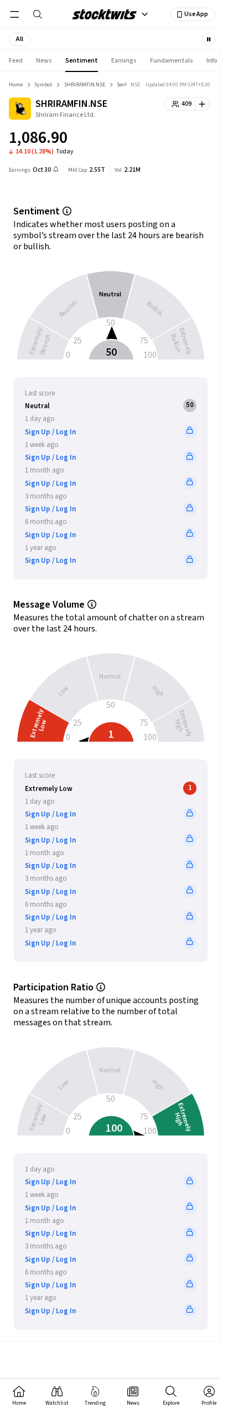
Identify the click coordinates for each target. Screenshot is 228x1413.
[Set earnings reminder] (56, 170)
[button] (19, 39)
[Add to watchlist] (202, 104)
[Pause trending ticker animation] (208, 39)
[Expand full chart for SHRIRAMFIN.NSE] (179, 140)
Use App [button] (196, 14)
